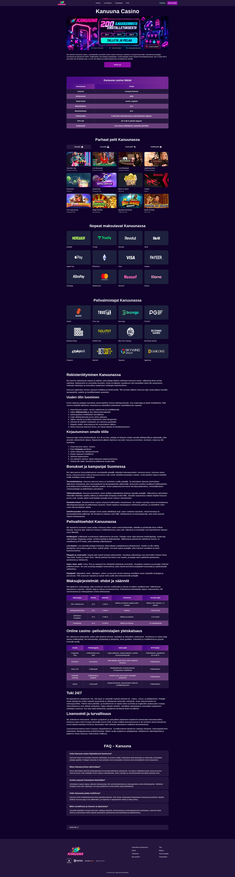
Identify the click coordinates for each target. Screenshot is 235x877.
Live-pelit (103, 147)
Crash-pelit (129, 147)
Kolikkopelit (155, 147)
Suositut (77, 147)
